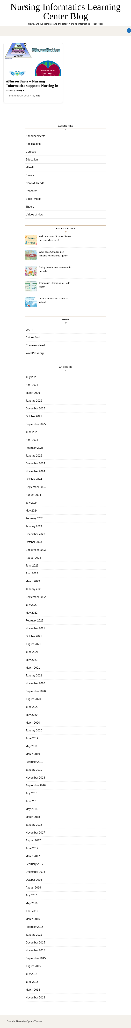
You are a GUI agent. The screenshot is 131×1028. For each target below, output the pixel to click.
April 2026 (32, 384)
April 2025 (32, 439)
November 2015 (35, 950)
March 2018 (33, 816)
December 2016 (35, 871)
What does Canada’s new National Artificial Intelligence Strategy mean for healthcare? (54, 254)
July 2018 (31, 793)
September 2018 (36, 785)
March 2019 (33, 754)
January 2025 (34, 455)
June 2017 (32, 848)
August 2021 (33, 644)
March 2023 (33, 581)
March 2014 (33, 989)
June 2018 (32, 801)
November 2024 (35, 471)
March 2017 (33, 856)
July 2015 (31, 974)
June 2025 (32, 432)
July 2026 (31, 377)
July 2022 (31, 604)
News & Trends (35, 183)
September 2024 (36, 487)
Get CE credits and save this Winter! (53, 300)
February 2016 (34, 926)
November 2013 (35, 997)
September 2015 (36, 958)
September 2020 (36, 691)
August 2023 (33, 557)
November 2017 (35, 832)
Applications (33, 143)
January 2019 (34, 769)
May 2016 (32, 903)
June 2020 (32, 706)
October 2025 (34, 416)
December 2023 (35, 534)
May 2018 (32, 809)
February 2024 (34, 518)
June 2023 (32, 565)
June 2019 (32, 738)
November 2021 (35, 628)
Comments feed (35, 345)
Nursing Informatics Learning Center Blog (65, 11)
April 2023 (32, 573)
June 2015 (32, 981)
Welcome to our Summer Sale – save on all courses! (55, 238)
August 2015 (33, 966)
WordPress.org (35, 353)
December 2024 (35, 463)
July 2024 (31, 502)
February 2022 (34, 620)
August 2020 (33, 699)
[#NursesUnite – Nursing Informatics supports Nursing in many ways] (33, 59)
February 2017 (34, 864)
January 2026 (34, 400)
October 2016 (34, 879)
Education (32, 159)
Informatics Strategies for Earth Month (54, 285)
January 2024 (34, 526)
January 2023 (34, 589)
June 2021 (32, 652)
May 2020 (32, 714)
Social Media (33, 198)
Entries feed (33, 337)
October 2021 (34, 636)
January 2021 (34, 675)
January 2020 (34, 730)
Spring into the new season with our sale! (54, 269)
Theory (30, 206)
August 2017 (33, 840)
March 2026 (33, 392)
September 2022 (36, 597)
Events (30, 175)
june (38, 95)
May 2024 (32, 510)
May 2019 (32, 746)
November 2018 (35, 777)
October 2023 (34, 542)
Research (31, 191)
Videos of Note (34, 214)
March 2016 (33, 919)
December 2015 (35, 942)
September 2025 (36, 424)
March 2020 (33, 722)
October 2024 (34, 479)
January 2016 (34, 934)
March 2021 (33, 667)
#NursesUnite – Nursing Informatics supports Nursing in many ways (32, 85)
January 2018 (34, 824)
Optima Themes (34, 1021)
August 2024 (33, 494)
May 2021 (32, 659)
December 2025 (35, 408)
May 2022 (32, 612)
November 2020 (35, 683)
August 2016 (33, 887)
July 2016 (31, 895)
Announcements (35, 136)
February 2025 (34, 447)
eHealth (30, 167)
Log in (29, 329)
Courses (31, 151)
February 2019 (34, 761)
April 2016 (32, 911)
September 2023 (36, 549)
